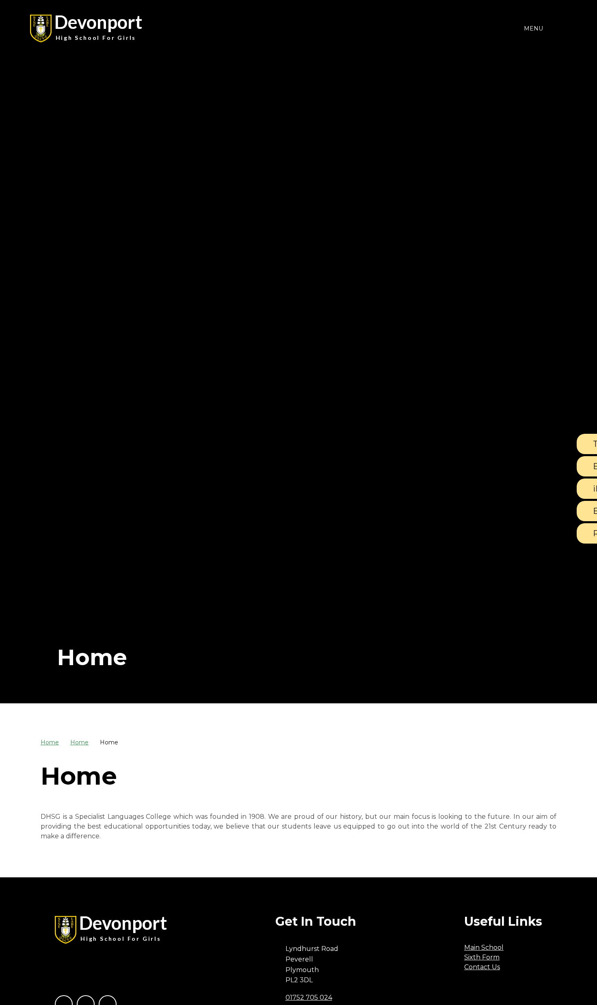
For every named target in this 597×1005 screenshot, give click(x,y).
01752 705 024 (309, 997)
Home (50, 742)
